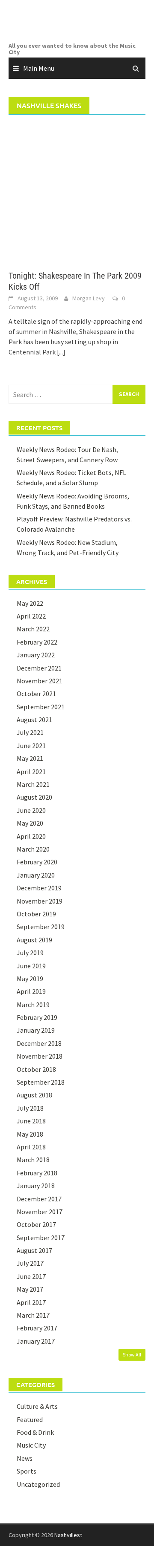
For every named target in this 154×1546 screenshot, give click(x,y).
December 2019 (39, 888)
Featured (30, 1419)
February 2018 (37, 1173)
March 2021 (33, 784)
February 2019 (37, 1017)
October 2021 (36, 693)
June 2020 (31, 810)
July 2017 (30, 1263)
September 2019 (41, 926)
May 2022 (30, 603)
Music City (31, 1445)
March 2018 (33, 1159)
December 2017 (39, 1199)
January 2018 (36, 1185)
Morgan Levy (88, 298)
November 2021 (39, 681)
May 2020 (30, 823)
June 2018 (31, 1121)
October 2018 (36, 1069)
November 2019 (39, 901)
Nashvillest (68, 1535)
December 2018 (39, 1043)
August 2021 (34, 719)
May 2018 (30, 1134)
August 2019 (34, 940)
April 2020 (31, 836)
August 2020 (34, 797)
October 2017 (36, 1224)
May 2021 (30, 758)
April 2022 (31, 616)
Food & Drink (35, 1432)
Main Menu (38, 68)
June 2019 (31, 966)
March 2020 (33, 849)
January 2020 (36, 875)
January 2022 (36, 655)
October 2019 (36, 914)
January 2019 (36, 1030)
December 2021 (39, 668)
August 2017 (34, 1250)
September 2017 (41, 1237)
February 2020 (37, 862)
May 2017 (30, 1289)
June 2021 (31, 745)
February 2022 (37, 642)
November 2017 (39, 1211)
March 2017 (33, 1315)
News (25, 1458)
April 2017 (31, 1302)
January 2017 (36, 1341)
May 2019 (30, 978)
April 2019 (31, 991)
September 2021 (41, 706)
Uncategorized (38, 1484)
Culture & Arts (37, 1406)
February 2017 (37, 1328)
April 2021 (31, 771)
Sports (26, 1471)
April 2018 (31, 1147)
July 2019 (30, 952)
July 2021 (30, 732)
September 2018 (41, 1082)
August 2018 (34, 1095)
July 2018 (30, 1108)
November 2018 (39, 1056)
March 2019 (33, 1004)
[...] (61, 352)
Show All (132, 1354)
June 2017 (31, 1276)
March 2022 (33, 629)
